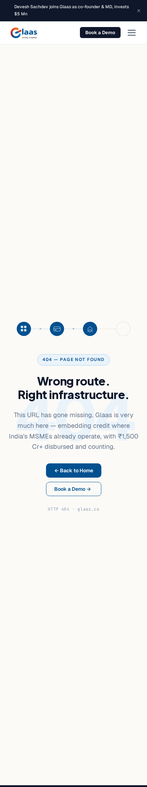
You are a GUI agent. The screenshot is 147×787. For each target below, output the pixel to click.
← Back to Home (73, 470)
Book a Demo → (72, 489)
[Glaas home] (24, 32)
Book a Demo (100, 33)
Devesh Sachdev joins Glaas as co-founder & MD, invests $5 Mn (71, 10)
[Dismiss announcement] (139, 11)
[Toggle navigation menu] (131, 32)
